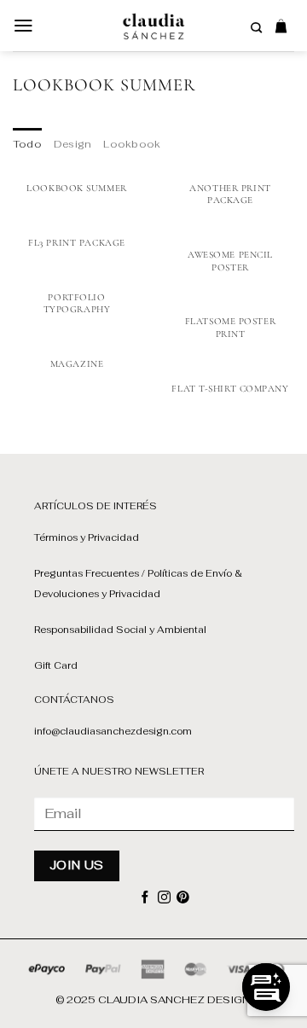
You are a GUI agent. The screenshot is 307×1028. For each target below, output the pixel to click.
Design (72, 143)
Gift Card (56, 665)
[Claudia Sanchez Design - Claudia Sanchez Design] (153, 25)
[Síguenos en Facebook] (145, 898)
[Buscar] (256, 28)
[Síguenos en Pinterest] (183, 898)
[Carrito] (281, 25)
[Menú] (23, 25)
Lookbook (131, 143)
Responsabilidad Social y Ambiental (120, 630)
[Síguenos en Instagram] (164, 898)
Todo (27, 143)
